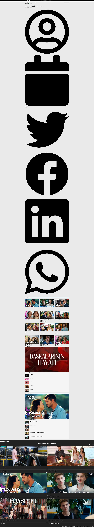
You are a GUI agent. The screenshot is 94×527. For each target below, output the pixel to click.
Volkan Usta (26, 320)
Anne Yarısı (31, 374)
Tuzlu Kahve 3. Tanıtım (28, 319)
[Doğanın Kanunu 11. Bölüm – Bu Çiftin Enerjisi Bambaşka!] (47, 315)
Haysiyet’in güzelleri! (3, 523)
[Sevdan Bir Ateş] (27, 386)
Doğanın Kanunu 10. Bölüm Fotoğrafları (52, 468)
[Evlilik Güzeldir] (27, 382)
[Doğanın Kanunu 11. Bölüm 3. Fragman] (62, 327)
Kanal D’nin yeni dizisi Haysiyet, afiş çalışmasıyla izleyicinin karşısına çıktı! (9, 520)
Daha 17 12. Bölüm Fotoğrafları (4, 468)
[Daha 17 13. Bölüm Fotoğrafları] (23, 456)
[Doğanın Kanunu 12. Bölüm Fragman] (32, 303)
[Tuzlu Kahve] (27, 379)
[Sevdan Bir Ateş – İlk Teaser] (32, 339)
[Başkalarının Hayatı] (47, 359)
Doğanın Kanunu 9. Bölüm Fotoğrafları (52, 470)
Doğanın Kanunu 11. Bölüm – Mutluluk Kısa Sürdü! (61, 319)
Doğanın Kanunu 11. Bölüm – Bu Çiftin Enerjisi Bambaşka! (46, 320)
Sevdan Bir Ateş (32, 385)
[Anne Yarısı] (27, 375)
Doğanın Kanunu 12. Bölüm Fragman (30, 419)
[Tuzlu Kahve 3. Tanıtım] (32, 315)
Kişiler (39, 2)
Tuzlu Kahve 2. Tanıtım (58, 344)
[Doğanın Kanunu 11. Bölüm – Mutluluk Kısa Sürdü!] (62, 315)
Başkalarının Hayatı (28, 372)
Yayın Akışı (42, 2)
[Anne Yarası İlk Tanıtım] (62, 303)
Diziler (35, 2)
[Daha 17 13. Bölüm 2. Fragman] (47, 303)
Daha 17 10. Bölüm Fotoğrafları (4, 471)
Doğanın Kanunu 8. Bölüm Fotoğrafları (52, 471)
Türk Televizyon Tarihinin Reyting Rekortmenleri (53, 523)
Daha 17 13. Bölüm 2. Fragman (33, 421)
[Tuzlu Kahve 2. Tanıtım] (62, 339)
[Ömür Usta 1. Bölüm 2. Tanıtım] (47, 339)
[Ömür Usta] (27, 390)
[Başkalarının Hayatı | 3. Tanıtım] (47, 327)
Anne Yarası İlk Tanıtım (33, 425)
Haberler (51, 2)
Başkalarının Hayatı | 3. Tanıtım (51, 498)
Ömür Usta (31, 389)
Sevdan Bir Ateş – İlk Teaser (28, 344)
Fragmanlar (47, 2)
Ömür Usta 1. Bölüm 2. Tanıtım (44, 344)
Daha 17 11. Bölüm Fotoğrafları (4, 470)
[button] (47, 130)
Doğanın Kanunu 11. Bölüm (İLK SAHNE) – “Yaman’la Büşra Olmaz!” (31, 332)
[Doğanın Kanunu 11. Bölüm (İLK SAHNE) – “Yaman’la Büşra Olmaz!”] (32, 327)
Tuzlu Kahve (31, 378)
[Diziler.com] (28, 2)
